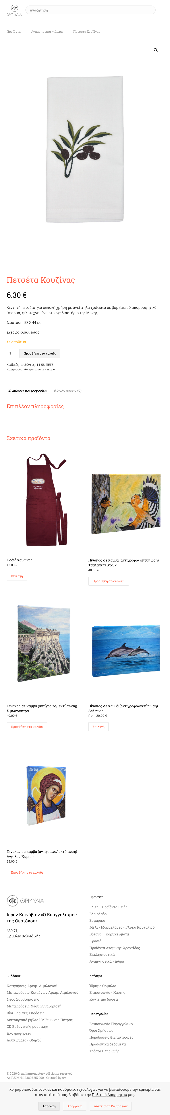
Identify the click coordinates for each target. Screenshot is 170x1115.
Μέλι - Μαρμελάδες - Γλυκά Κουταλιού (122, 927)
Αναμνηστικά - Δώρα (106, 961)
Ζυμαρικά (97, 920)
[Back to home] (14, 10)
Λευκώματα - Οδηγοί (24, 1040)
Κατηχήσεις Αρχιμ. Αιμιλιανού (32, 985)
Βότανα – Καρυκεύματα (109, 934)
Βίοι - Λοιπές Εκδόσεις (25, 1013)
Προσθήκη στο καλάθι (40, 353)
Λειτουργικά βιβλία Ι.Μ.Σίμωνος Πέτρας (40, 1019)
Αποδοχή (49, 1106)
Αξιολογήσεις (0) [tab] (67, 390)
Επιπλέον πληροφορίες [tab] (27, 390)
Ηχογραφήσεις (19, 1033)
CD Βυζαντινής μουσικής (27, 1026)
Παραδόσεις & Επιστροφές (111, 1037)
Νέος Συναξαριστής (23, 999)
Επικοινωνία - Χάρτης (107, 992)
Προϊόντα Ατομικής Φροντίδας (114, 947)
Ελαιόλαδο (98, 913)
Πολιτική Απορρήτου (109, 1094)
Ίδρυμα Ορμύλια (102, 985)
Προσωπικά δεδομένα (107, 1044)
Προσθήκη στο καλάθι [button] (109, 581)
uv (64, 1077)
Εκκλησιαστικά (102, 954)
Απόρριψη (74, 1106)
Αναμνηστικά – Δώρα (39, 369)
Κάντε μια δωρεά (103, 999)
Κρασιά (95, 941)
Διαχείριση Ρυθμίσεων (111, 1106)
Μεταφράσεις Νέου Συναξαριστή (34, 1006)
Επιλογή (17, 576)
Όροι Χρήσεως (101, 1030)
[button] (161, 10)
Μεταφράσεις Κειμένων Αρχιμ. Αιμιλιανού (42, 992)
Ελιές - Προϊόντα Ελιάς (108, 907)
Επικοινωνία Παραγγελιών (111, 1023)
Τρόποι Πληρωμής (104, 1051)
